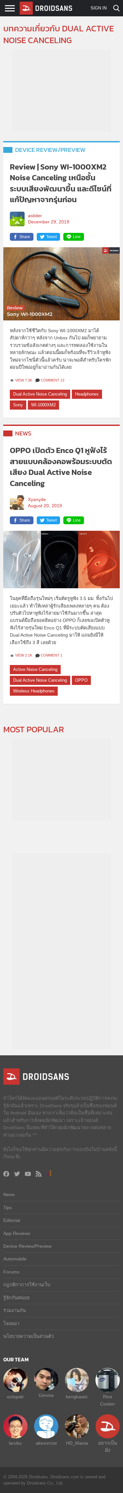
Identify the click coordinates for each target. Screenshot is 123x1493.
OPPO (81, 680)
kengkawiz (77, 1396)
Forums (11, 1271)
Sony (18, 404)
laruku (15, 1443)
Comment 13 (52, 380)
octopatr (15, 1396)
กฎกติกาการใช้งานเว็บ (26, 1284)
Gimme (46, 1395)
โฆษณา (11, 1323)
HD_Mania (77, 1443)
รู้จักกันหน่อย (16, 1297)
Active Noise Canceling (35, 669)
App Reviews (16, 1233)
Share (24, 237)
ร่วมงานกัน (14, 1310)
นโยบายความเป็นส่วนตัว (28, 1336)
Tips (7, 1207)
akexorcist (46, 1443)
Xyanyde (37, 499)
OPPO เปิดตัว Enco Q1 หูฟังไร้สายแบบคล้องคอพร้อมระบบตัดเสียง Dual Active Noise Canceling (61, 467)
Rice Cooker (107, 1400)
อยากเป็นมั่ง (107, 1446)
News (23, 433)
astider (35, 215)
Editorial (11, 1220)
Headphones (87, 394)
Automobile (15, 1258)
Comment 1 (51, 655)
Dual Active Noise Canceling (40, 394)
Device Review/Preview (50, 149)
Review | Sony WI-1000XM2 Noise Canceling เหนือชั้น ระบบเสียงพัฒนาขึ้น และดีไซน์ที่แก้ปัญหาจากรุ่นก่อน (61, 183)
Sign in (99, 8)
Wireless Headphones (33, 691)
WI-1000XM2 (43, 404)
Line (77, 237)
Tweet (51, 237)
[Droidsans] (46, 8)
